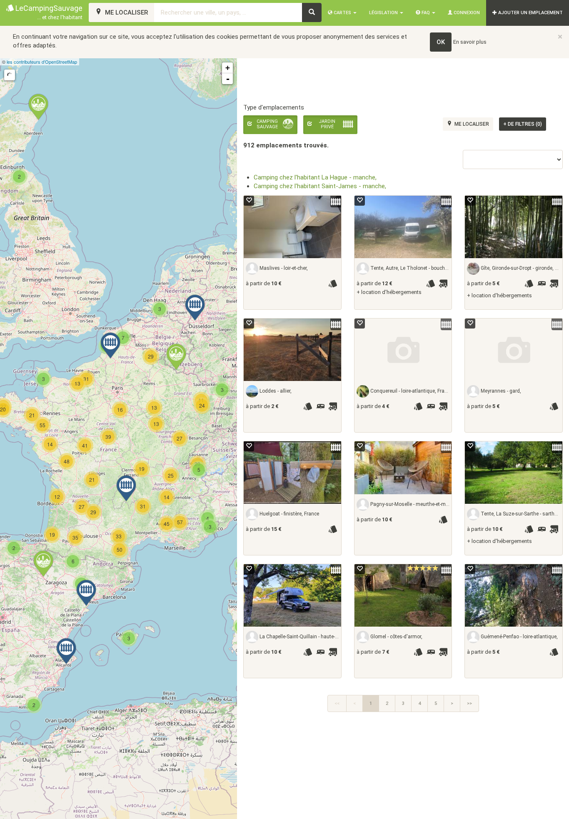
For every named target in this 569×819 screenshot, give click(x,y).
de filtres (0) (522, 124)
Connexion (466, 12)
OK (441, 42)
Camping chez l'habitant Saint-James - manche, (320, 186)
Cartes (342, 12)
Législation (384, 12)
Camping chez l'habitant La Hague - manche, (315, 177)
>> (469, 703)
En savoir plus (470, 42)
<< (336, 703)
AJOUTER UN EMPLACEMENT (530, 12)
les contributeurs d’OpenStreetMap (42, 61)
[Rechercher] (312, 12)
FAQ (425, 12)
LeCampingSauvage (48, 12)
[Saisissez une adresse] (9, 75)
